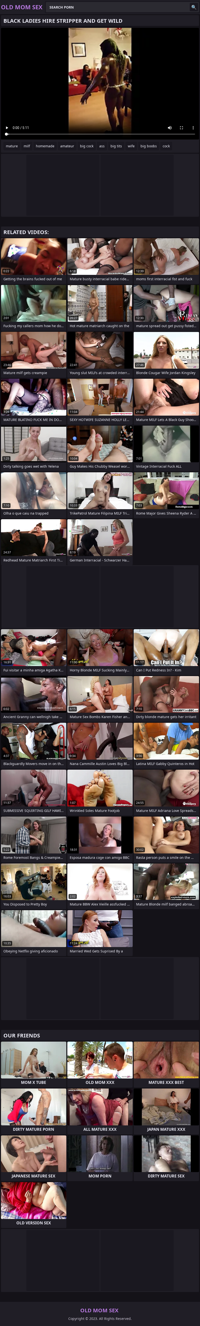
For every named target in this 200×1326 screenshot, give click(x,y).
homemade (45, 146)
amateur (67, 146)
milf (27, 146)
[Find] (194, 7)
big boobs (148, 146)
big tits (116, 146)
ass (102, 146)
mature (12, 146)
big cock (86, 146)
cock (166, 146)
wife (131, 146)
